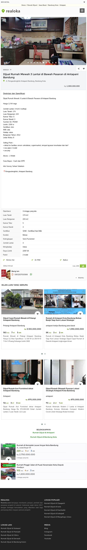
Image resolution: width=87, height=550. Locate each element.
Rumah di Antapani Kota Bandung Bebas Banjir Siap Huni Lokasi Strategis (63, 319)
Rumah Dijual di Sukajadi (54, 513)
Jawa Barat (42, 5)
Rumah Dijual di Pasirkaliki (54, 510)
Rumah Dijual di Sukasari (11, 528)
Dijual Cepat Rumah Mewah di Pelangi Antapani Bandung (19, 319)
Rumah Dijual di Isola (52, 507)
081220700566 (21, 274)
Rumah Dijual (32, 5)
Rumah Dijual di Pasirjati (10, 532)
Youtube (47, 539)
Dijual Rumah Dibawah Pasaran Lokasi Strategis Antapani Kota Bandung (62, 390)
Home (24, 5)
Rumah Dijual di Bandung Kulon (13, 542)
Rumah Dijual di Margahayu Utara (57, 517)
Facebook (48, 535)
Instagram (48, 532)
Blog (46, 528)
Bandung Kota (53, 5)
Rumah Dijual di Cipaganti (54, 503)
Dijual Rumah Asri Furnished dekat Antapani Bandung (18, 390)
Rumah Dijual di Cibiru (10, 535)
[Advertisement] (43, 190)
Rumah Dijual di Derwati (10, 539)
